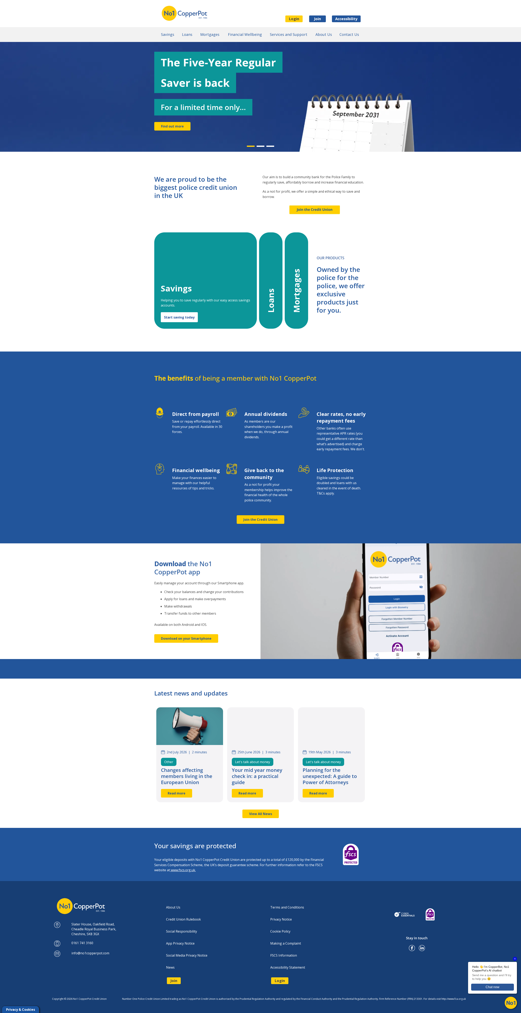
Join (317, 18)
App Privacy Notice (180, 943)
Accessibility (346, 18)
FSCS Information (283, 955)
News (170, 967)
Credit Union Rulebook (183, 919)
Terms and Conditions (287, 907)
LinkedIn (422, 946)
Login (294, 18)
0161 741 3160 (82, 943)
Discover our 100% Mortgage (184, 139)
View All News (260, 814)
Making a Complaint (285, 943)
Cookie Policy (280, 931)
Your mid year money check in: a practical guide (257, 776)
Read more (176, 793)
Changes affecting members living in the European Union (186, 776)
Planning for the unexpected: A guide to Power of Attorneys (330, 776)
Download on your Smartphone (186, 638)
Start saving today (179, 317)
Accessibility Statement (287, 967)
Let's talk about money (252, 762)
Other (168, 762)
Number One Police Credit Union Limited (187, 13)
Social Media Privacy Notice (186, 955)
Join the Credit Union (260, 519)
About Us (173, 907)
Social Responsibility (181, 931)
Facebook (412, 946)
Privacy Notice (281, 919)
